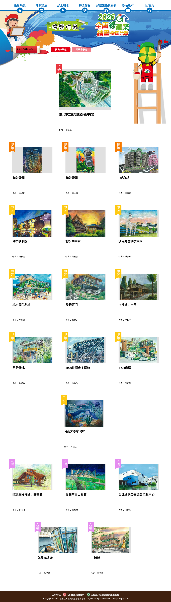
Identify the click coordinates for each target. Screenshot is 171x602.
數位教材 (128, 5)
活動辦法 (41, 5)
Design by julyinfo (120, 599)
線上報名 (63, 5)
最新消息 (20, 5)
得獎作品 (85, 5)
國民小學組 (81, 49)
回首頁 (149, 5)
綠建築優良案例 (106, 5)
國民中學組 (60, 49)
